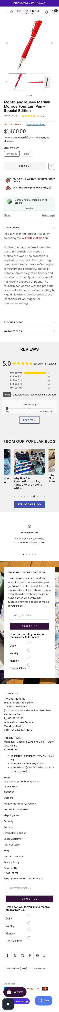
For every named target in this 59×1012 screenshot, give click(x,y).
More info (29, 208)
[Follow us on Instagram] (22, 955)
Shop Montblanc (36, 124)
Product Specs (13, 322)
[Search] (11, 11)
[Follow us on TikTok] (44, 955)
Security (8, 821)
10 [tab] (44, 496)
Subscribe (30, 626)
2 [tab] (18, 496)
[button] (47, 11)
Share (7, 215)
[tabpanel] (29, 470)
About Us (9, 792)
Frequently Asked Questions (20, 803)
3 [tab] (21, 496)
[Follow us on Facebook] (7, 955)
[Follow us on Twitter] (15, 955)
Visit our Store (12, 844)
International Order (15, 833)
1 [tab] (14, 496)
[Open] (8, 1004)
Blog (6, 850)
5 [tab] (28, 496)
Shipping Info (11, 815)
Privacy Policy (11, 862)
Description (12, 227)
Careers (8, 797)
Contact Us (10, 868)
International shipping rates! (30, 542)
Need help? (48, 215)
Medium (12, 153)
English (38, 968)
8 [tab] (37, 496)
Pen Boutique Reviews (16, 809)
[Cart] (53, 12)
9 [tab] (41, 496)
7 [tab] (34, 496)
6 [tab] (31, 496)
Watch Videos (13, 331)
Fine (26, 153)
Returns (8, 827)
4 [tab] (24, 496)
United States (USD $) (16, 968)
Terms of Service (13, 856)
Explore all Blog (29, 504)
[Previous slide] (7, 43)
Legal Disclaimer (13, 838)
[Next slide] (52, 43)
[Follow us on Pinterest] (29, 955)
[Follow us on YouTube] (37, 955)
